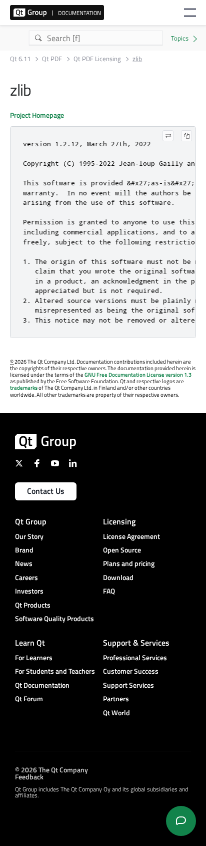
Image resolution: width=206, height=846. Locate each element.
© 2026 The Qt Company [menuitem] (51, 769)
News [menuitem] (23, 563)
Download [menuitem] (118, 577)
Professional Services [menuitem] (135, 657)
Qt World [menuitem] (116, 712)
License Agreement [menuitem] (131, 536)
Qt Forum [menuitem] (29, 698)
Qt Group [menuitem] (30, 521)
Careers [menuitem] (26, 577)
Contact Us (45, 491)
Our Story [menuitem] (29, 536)
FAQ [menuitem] (109, 591)
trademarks (24, 388)
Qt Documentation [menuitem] (42, 685)
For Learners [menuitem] (33, 657)
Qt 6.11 (20, 59)
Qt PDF (52, 59)
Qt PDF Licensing (97, 59)
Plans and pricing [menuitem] (128, 563)
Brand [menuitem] (24, 549)
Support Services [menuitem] (128, 685)
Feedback (29, 776)
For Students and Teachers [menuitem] (55, 671)
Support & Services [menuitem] (136, 643)
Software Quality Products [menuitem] (54, 618)
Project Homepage (37, 115)
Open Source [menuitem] (122, 549)
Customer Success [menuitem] (130, 671)
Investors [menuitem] (29, 591)
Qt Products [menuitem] (32, 605)
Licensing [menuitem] (119, 521)
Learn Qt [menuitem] (30, 643)
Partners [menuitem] (116, 698)
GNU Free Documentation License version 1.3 (138, 375)
